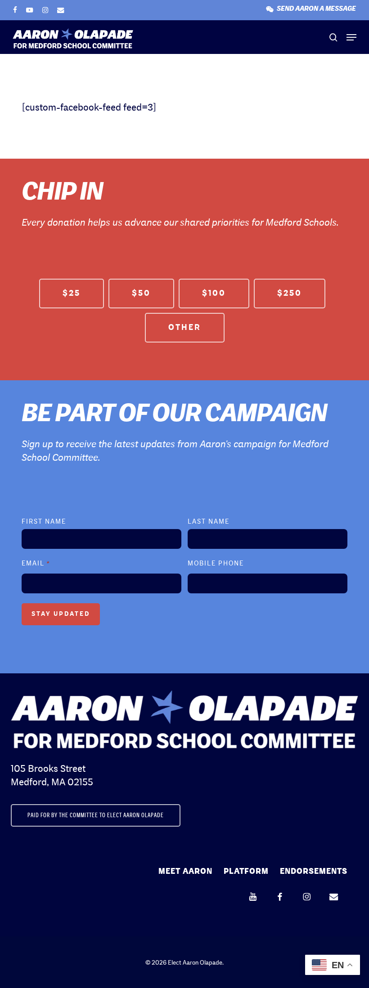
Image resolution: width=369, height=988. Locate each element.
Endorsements (313, 872)
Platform (246, 872)
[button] (351, 37)
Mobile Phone (216, 564)
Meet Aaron (185, 872)
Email (36, 564)
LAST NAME (209, 522)
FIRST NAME (44, 522)
